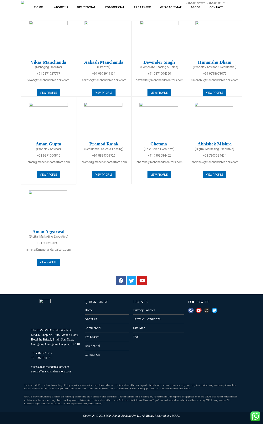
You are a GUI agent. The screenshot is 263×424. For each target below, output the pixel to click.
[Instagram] (206, 310)
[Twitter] (214, 310)
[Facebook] (191, 310)
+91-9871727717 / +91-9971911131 (205, 3)
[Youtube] (199, 310)
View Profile (48, 92)
